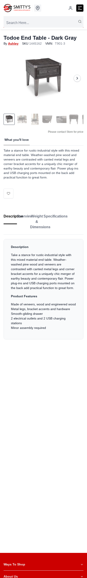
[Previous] (9, 78)
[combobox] (43, 23)
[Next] (77, 78)
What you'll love (16, 139)
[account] (70, 8)
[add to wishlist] (8, 193)
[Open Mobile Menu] (79, 8)
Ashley (13, 43)
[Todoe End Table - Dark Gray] (43, 78)
